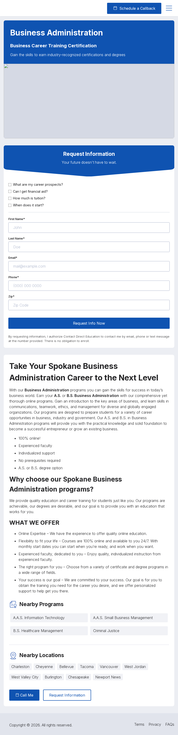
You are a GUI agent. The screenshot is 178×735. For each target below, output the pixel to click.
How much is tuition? (29, 198)
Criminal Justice (106, 630)
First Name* (16, 219)
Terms (139, 724)
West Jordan (135, 666)
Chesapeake (78, 677)
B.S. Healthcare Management (38, 630)
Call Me (26, 695)
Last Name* (16, 238)
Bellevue (66, 666)
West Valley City (24, 677)
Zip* (11, 296)
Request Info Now (89, 323)
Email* (12, 257)
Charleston (20, 666)
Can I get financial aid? (30, 191)
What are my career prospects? (38, 184)
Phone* (13, 277)
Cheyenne (44, 666)
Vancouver (109, 666)
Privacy (155, 724)
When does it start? (28, 205)
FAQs (169, 724)
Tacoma (87, 666)
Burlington (53, 677)
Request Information (67, 695)
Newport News (108, 677)
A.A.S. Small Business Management (123, 617)
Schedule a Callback (136, 8)
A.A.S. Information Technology (39, 617)
